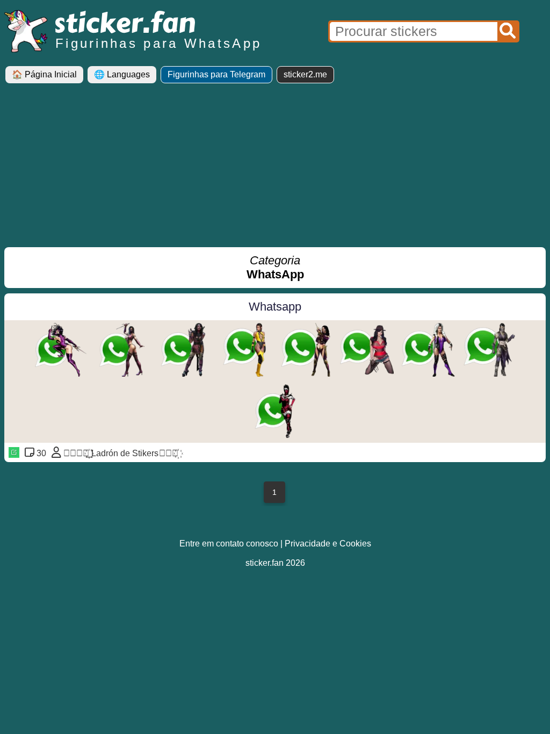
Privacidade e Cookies (328, 543)
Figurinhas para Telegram (216, 74)
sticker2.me (305, 74)
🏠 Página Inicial (44, 74)
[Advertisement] (275, 169)
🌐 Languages (122, 74)
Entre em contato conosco (228, 543)
